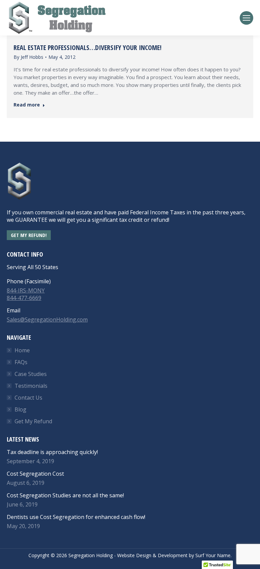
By (28, 57)
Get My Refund (33, 421)
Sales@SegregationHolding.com (47, 319)
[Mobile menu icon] (246, 18)
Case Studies (31, 374)
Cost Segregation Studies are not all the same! (65, 495)
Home (22, 350)
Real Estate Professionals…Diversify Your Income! (87, 47)
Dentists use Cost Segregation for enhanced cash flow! (76, 517)
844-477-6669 (24, 298)
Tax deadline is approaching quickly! (52, 452)
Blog (20, 409)
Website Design (134, 555)
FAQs (21, 362)
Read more (27, 105)
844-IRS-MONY (26, 290)
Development (173, 555)
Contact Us (28, 397)
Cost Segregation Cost (35, 473)
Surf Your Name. (213, 555)
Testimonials (31, 385)
